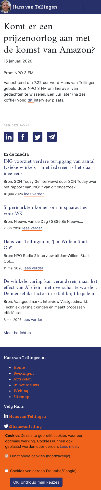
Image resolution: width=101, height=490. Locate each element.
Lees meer (69, 446)
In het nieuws (26, 385)
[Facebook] (23, 137)
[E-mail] (52, 137)
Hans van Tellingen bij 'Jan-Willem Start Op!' (46, 244)
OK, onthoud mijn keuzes (36, 482)
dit (31, 100)
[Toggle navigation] (90, 7)
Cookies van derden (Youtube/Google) (43, 471)
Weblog (20, 390)
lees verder (34, 194)
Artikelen (22, 379)
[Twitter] (37, 137)
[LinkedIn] (8, 137)
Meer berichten (17, 332)
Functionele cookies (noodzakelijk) (40, 456)
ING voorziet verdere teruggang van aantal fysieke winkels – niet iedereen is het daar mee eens (49, 167)
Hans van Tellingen (35, 7)
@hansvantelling (25, 426)
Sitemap (21, 396)
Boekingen (23, 373)
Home (19, 367)
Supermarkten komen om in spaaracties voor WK (45, 210)
